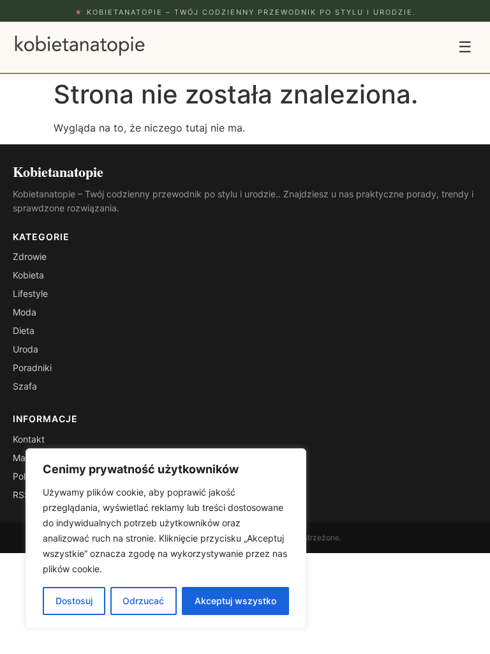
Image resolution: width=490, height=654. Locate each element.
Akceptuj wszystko (235, 600)
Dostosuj (74, 600)
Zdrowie (30, 256)
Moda (24, 312)
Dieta (23, 330)
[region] (166, 538)
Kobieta (28, 275)
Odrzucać (143, 600)
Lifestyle (30, 293)
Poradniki (32, 367)
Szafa (25, 386)
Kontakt (29, 439)
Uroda (25, 349)
